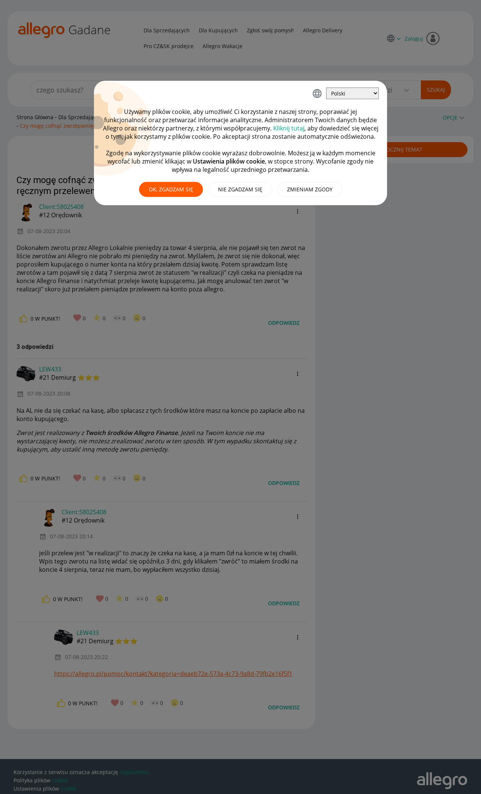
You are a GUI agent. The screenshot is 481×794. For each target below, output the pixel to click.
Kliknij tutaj (288, 128)
